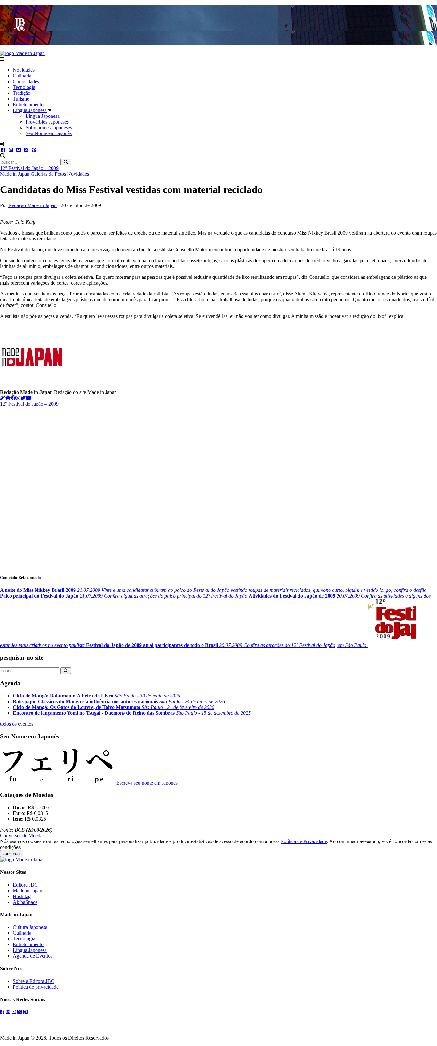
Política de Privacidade (304, 841)
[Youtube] (28, 398)
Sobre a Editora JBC (33, 981)
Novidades (24, 70)
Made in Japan (14, 174)
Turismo (21, 98)
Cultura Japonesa (30, 927)
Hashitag (22, 896)
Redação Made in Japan (32, 205)
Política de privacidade (36, 987)
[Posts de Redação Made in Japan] (2, 398)
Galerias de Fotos (48, 174)
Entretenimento (28, 104)
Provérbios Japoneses (47, 122)
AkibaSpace (25, 902)
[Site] (8, 398)
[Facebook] (13, 398)
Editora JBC (25, 885)
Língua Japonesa (30, 110)
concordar (12, 853)
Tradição (21, 93)
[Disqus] (218, 487)
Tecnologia (24, 87)
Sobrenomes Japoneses (49, 127)
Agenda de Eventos (32, 956)
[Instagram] (18, 398)
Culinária (22, 75)
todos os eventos (16, 724)
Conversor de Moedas (22, 835)
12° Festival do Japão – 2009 (29, 168)
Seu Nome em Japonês (49, 133)
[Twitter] (23, 398)
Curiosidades (26, 81)
